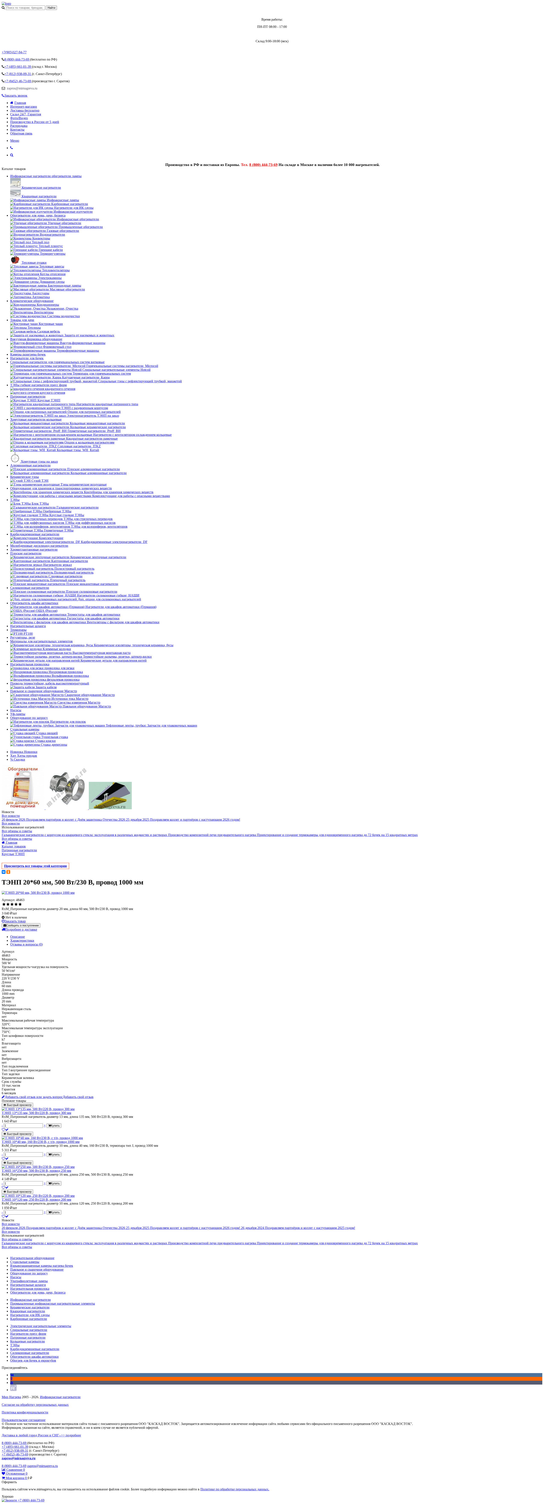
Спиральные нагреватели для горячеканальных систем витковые (57, 362)
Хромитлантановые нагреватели (34, 549)
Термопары (18, 630)
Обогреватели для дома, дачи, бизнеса (37, 215)
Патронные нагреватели (27, 396)
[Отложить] (5, 1129)
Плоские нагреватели (25, 553)
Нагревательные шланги (28, 626)
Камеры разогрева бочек (28, 354)
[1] (4, 904)
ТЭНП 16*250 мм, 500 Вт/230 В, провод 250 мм (36, 1170)
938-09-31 (18, 74)
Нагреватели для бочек (27, 358)
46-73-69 (18, 81)
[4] (16, 904)
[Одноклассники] (8, 872)
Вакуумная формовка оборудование (36, 339)
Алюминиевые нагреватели (30, 465)
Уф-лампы (17, 714)
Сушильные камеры (24, 729)
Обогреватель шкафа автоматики (34, 603)
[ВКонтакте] (4, 872)
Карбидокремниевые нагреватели (34, 534)
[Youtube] (11, 1382)
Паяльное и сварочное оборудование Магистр (43, 691)
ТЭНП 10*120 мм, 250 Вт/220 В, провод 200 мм (36, 1199)
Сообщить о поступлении (22, 925)
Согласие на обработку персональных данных (35, 1404)
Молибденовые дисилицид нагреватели (39, 545)
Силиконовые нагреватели (29, 588)
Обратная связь (21, 133)
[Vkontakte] (12, 1375)
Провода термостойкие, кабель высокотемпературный (49, 683)
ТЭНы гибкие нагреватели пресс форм (38, 385)
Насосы (15, 710)
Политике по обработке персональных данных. (234, 1489)
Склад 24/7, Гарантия (25, 114)
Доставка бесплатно (24, 110)
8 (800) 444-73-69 (263, 165)
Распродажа (18, 126)
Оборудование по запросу (29, 718)
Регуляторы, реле (22, 637)
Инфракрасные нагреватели (60, 1397)
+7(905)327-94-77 (14, 52)
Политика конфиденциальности (25, 1412)
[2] (8, 904)
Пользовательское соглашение (23, 1420)
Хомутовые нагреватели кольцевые (36, 419)
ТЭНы (15, 500)
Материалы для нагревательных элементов (41, 641)
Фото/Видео (19, 118)
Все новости (11, 816)
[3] (12, 904)
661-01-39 (18, 66)
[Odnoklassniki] (11, 1379)
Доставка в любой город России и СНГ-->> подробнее (41, 1435)
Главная (20, 103)
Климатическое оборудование (32, 301)
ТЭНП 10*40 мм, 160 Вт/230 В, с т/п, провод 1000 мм (40, 1142)
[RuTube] (13, 1390)
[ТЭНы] (6, 3)
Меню (14, 140)
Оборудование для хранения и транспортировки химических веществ (61, 488)
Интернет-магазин (23, 106)
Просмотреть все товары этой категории (35, 866)
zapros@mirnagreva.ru (21, 88)
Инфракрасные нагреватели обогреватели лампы (46, 176)
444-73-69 (17, 59)
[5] (20, 904)
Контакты (17, 129)
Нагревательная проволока (29, 664)
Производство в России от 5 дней (34, 122)
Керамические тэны (24, 477)
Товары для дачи (22, 320)
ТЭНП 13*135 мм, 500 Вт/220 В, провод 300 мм (36, 1113)
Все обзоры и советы (17, 831)
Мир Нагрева (11, 1397)
